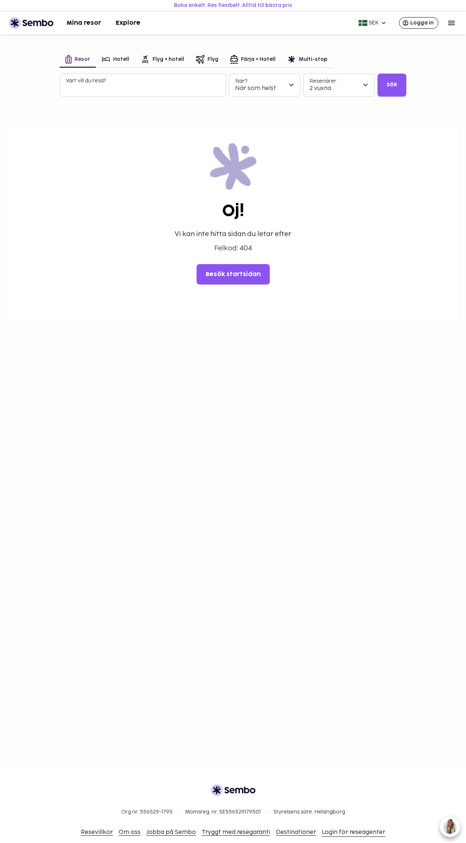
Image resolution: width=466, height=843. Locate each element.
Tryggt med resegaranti (236, 832)
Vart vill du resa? (86, 81)
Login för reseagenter (353, 832)
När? (241, 81)
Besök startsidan (233, 274)
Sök (392, 84)
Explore (128, 23)
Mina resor (84, 23)
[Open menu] (451, 23)
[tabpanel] (233, 85)
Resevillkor (97, 832)
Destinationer (296, 832)
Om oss (130, 832)
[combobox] (143, 88)
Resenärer (322, 81)
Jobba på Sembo (171, 832)
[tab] (78, 60)
